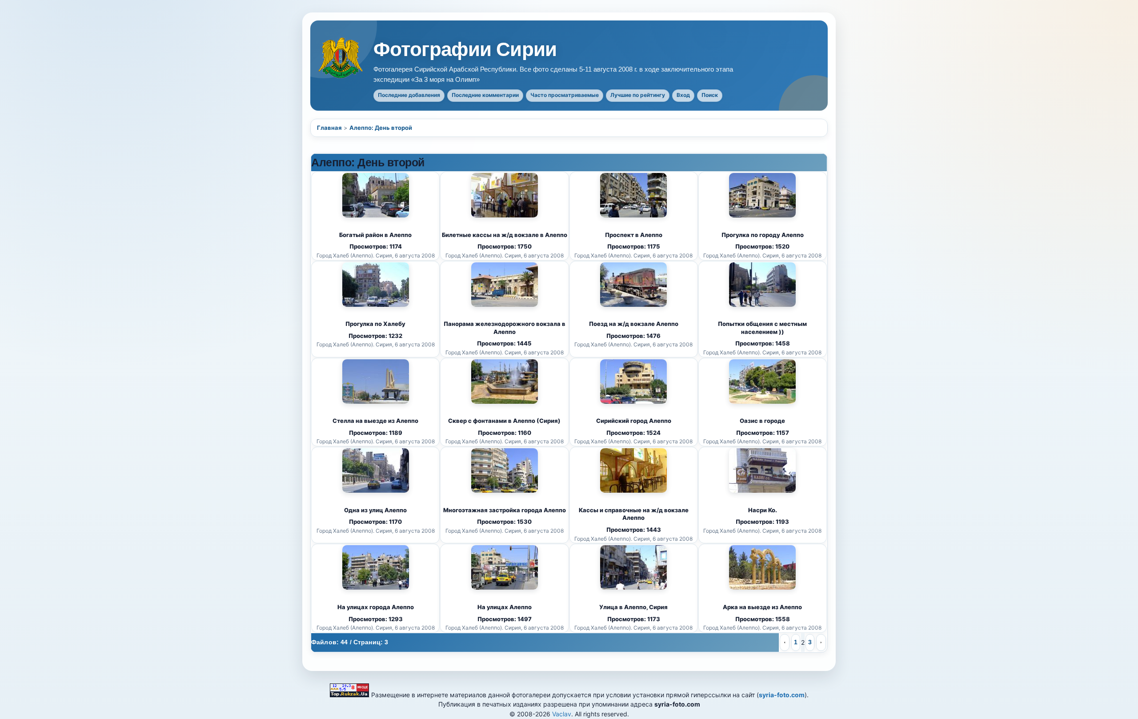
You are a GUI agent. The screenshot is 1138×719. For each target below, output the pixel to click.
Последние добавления (409, 95)
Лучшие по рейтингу (637, 95)
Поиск (709, 95)
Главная (329, 127)
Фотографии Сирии (465, 49)
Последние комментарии (485, 95)
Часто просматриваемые (564, 95)
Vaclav (561, 714)
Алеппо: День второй (380, 127)
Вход (683, 95)
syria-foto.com (782, 695)
